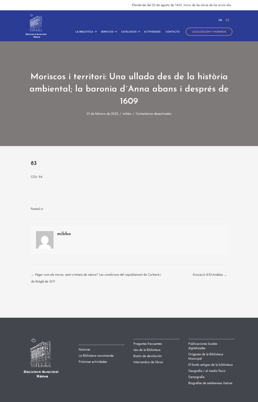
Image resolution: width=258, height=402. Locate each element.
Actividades (152, 31)
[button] (95, 31)
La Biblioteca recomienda (96, 355)
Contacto (173, 31)
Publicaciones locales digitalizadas (202, 345)
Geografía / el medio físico (207, 371)
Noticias (84, 349)
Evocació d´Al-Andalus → (210, 274)
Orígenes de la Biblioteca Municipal (205, 356)
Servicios (107, 31)
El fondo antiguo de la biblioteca (210, 364)
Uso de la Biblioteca (146, 350)
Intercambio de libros (148, 362)
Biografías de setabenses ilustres (210, 383)
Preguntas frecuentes (147, 343)
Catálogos (129, 31)
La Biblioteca (84, 31)
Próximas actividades (93, 361)
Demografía (196, 377)
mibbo (127, 113)
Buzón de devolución (147, 356)
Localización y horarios (209, 31)
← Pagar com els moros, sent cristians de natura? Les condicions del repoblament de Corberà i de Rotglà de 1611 (96, 275)
